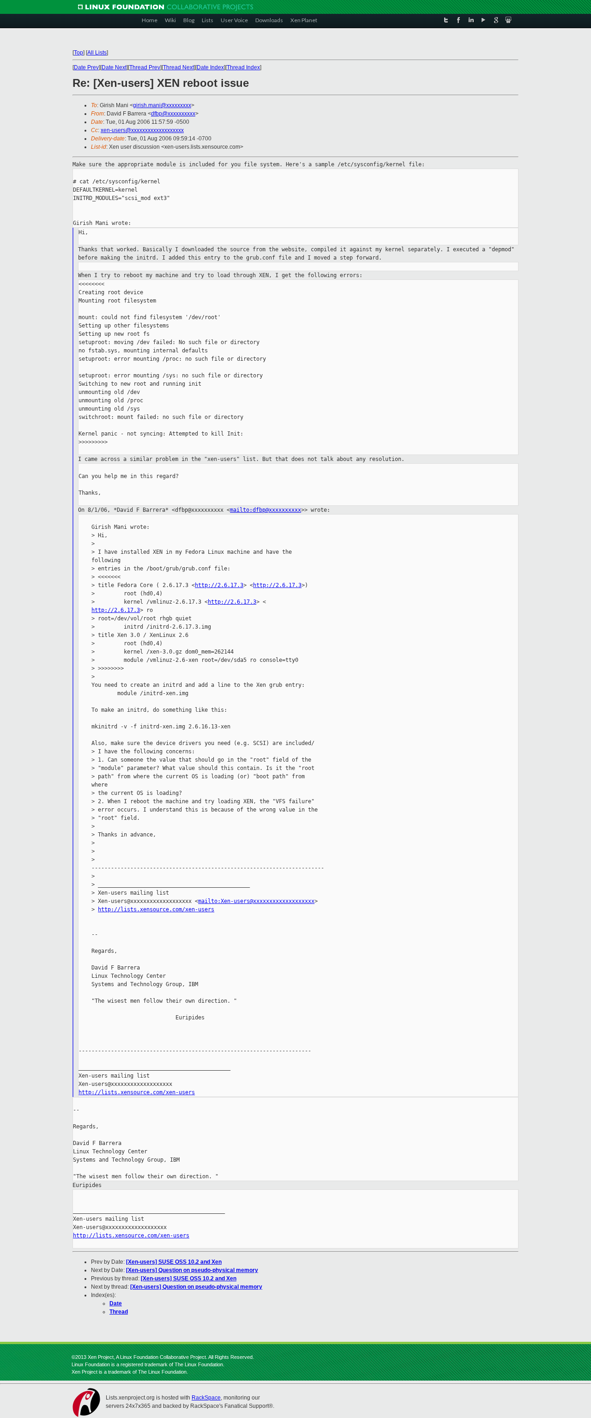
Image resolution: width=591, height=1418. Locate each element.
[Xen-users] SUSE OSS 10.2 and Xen (174, 1262)
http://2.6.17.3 (219, 585)
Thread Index (243, 67)
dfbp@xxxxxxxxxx (173, 113)
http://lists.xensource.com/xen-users (156, 909)
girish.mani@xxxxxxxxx (162, 105)
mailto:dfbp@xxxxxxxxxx (265, 510)
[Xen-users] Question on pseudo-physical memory (192, 1270)
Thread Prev (144, 67)
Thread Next (178, 67)
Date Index (210, 67)
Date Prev (86, 67)
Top (78, 52)
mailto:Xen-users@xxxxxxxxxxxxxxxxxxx (256, 901)
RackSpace (206, 1397)
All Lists (97, 52)
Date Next (114, 67)
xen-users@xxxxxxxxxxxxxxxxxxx (142, 130)
